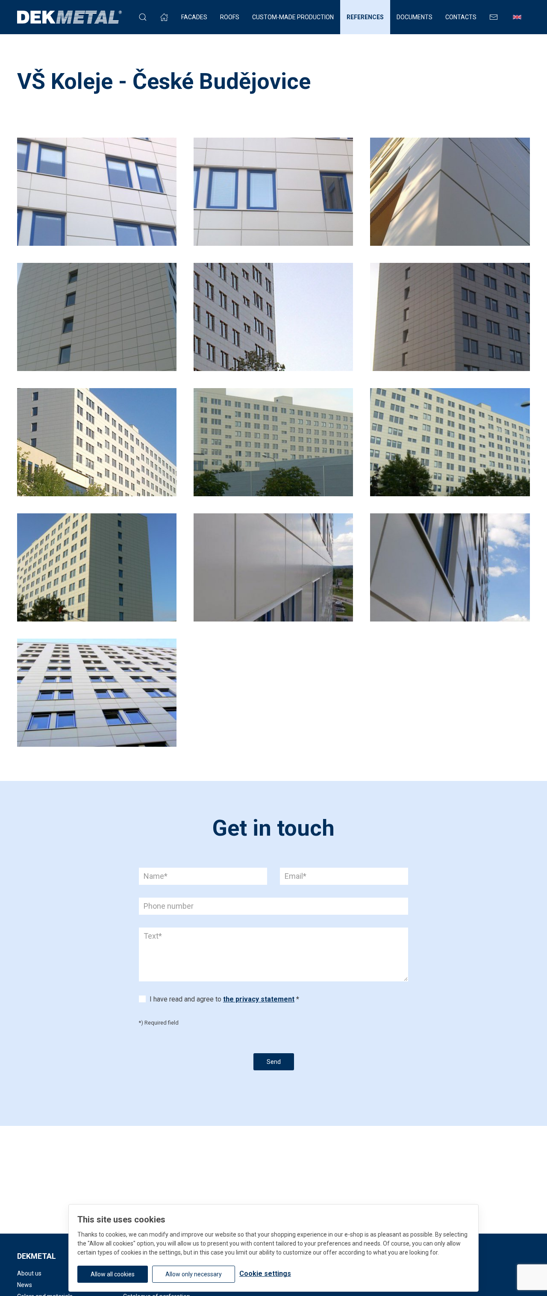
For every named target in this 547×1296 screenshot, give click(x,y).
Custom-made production (293, 17)
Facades (194, 17)
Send (274, 1061)
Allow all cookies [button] (113, 1274)
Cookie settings (265, 1273)
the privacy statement (258, 999)
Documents (414, 17)
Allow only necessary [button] (193, 1274)
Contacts (460, 17)
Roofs (229, 17)
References (365, 17)
